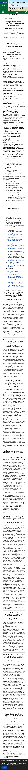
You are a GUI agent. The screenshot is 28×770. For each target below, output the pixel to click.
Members (19, 12)
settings (16, 764)
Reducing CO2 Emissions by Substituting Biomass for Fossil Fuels (15, 259)
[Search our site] (26, 12)
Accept (4, 767)
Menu (6, 12)
